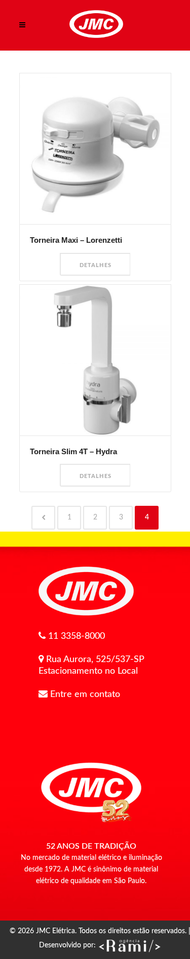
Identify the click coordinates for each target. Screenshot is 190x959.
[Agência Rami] (129, 945)
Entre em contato (85, 694)
